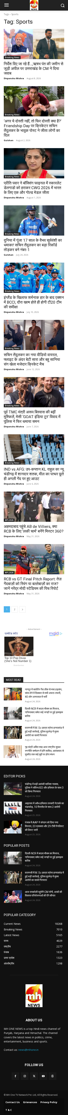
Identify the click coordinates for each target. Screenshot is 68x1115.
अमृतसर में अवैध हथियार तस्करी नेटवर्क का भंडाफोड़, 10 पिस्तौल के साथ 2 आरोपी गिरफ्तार (44, 807)
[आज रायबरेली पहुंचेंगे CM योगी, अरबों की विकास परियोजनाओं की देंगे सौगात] (13, 896)
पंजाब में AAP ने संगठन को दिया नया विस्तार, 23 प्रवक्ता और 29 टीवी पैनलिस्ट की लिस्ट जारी (44, 826)
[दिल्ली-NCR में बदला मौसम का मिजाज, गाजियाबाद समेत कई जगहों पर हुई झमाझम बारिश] (13, 713)
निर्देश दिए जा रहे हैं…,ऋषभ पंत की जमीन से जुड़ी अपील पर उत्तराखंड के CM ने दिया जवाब (33, 69)
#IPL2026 (9, 520)
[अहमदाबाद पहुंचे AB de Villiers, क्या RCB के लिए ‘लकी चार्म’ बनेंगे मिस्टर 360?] (34, 507)
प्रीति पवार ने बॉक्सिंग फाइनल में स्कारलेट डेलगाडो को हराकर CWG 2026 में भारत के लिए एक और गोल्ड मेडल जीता (32, 188)
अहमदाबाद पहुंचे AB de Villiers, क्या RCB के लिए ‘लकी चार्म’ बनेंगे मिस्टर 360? (33, 529)
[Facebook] (15, 1076)
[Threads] (52, 1076)
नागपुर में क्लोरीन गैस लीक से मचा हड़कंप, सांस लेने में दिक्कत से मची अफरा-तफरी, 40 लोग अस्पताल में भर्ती (43, 693)
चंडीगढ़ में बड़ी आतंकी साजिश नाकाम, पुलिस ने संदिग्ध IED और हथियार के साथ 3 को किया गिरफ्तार (44, 788)
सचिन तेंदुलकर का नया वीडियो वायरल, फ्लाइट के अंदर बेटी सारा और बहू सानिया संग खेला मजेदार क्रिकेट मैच (32, 360)
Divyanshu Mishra (14, 78)
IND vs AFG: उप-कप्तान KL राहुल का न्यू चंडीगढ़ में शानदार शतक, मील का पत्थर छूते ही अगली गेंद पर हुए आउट (34, 474)
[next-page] (22, 609)
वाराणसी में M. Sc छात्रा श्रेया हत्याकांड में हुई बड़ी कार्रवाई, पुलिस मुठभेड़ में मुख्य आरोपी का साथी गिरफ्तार (44, 731)
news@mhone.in (28, 1050)
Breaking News (12, 57)
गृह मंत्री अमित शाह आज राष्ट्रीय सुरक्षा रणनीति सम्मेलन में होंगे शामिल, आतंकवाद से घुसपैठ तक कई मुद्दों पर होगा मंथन (44, 750)
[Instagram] (24, 1076)
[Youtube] (43, 1076)
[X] (34, 1076)
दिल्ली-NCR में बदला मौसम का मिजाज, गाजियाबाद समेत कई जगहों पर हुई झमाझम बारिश (44, 712)
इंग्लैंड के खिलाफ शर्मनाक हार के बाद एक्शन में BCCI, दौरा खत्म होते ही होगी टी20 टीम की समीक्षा (34, 302)
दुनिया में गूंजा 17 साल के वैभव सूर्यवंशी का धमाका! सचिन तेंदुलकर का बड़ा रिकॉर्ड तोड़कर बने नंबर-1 (33, 245)
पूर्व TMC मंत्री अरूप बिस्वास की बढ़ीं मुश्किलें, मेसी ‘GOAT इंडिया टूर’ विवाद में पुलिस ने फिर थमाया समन (32, 417)
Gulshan (8, 140)
